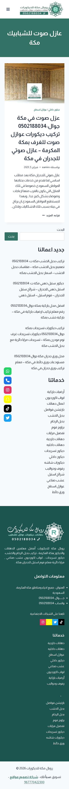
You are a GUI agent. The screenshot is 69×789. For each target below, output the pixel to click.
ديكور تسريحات (54, 451)
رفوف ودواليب (54, 468)
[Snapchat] (49, 622)
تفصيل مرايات (55, 433)
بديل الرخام (57, 421)
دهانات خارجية (55, 439)
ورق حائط (58, 492)
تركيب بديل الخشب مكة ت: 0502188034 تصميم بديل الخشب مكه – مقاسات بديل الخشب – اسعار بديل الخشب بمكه (38, 267)
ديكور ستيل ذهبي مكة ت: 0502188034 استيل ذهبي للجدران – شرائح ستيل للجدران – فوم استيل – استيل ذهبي (38, 289)
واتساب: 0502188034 (51, 603)
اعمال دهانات (55, 403)
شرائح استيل (56, 474)
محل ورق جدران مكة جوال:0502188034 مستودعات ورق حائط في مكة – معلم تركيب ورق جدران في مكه (39, 362)
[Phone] (8, 380)
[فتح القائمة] (8, 9)
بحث (11, 236)
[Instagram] (43, 622)
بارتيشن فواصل (54, 409)
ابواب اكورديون (54, 398)
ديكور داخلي (54, 109)
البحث (60, 230)
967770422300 (34, 782)
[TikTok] (61, 622)
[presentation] (34, 83)
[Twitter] (55, 622)
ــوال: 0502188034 (49, 598)
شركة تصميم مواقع (24, 777)
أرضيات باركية (55, 392)
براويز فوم (58, 427)
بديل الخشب (56, 415)
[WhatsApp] (8, 371)
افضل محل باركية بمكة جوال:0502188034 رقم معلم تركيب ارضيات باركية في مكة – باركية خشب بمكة (37, 311)
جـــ (62, 598)
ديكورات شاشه (54, 462)
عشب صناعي (55, 480)
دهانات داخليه (55, 445)
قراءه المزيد (51, 215)
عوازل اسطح (40, 109)
